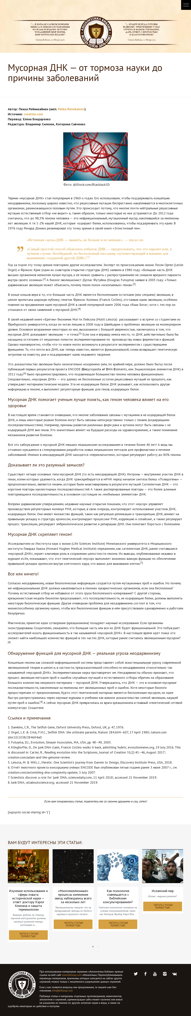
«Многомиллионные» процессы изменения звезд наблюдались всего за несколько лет (73, 896)
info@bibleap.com (62, 990)
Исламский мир (163, 891)
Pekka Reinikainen (71, 109)
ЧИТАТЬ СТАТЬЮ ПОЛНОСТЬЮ (28, 935)
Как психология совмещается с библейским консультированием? (118, 896)
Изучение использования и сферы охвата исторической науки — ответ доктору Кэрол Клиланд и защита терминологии (28, 900)
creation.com (33, 114)
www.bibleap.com (72, 975)
